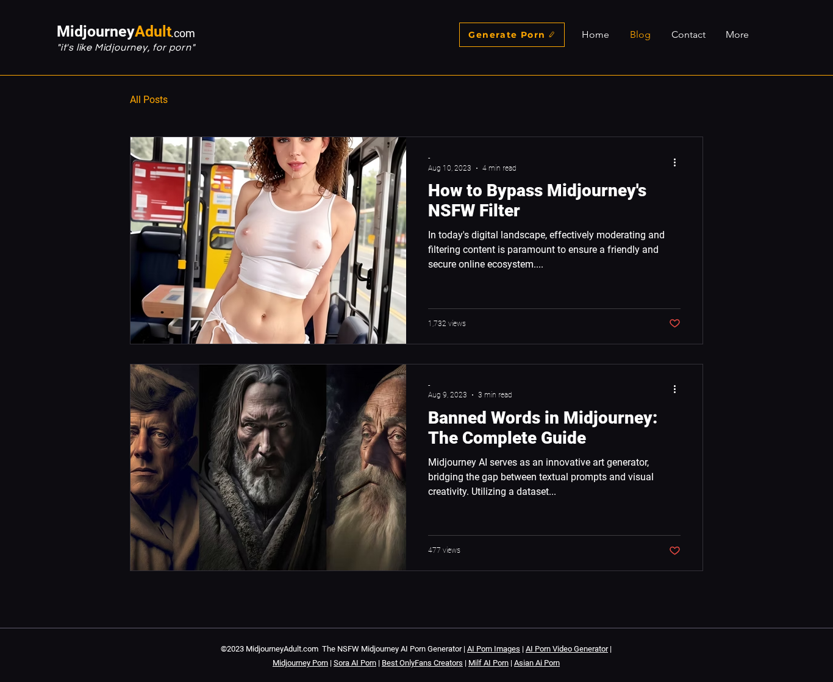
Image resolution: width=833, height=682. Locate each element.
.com (183, 33)
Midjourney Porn (300, 662)
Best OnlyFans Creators (422, 662)
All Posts (149, 99)
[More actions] (678, 162)
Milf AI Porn (488, 662)
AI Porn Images (493, 648)
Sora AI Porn (355, 662)
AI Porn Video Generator (567, 648)
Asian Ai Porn (537, 662)
